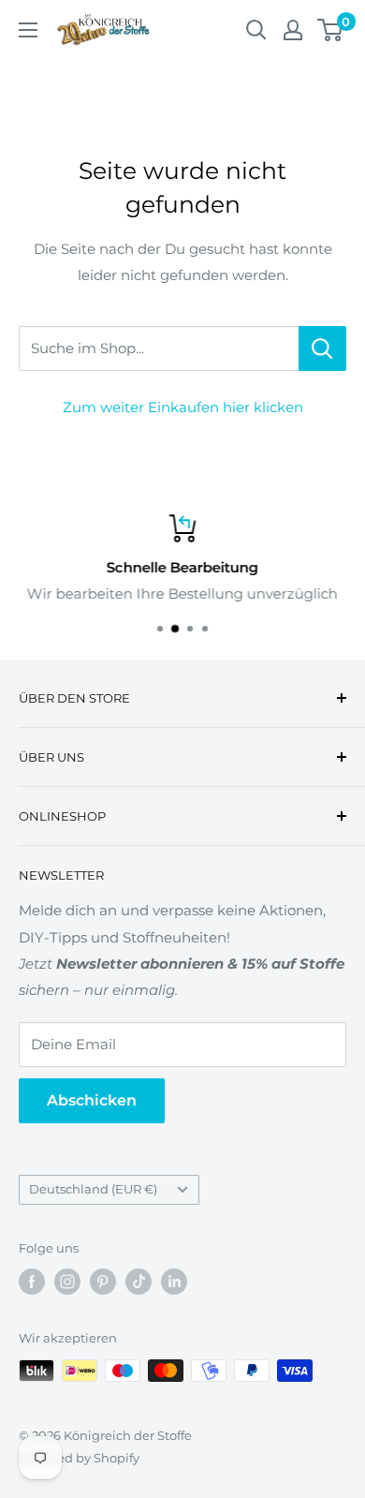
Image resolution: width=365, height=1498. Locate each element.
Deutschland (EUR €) (93, 1189)
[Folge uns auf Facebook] (32, 1281)
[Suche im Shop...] (322, 348)
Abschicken (92, 1100)
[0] (331, 30)
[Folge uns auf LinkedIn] (174, 1281)
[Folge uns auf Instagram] (67, 1281)
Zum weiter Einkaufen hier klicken (183, 407)
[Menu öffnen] (28, 29)
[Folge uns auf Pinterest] (103, 1281)
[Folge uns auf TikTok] (138, 1281)
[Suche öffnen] (256, 30)
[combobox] (159, 348)
